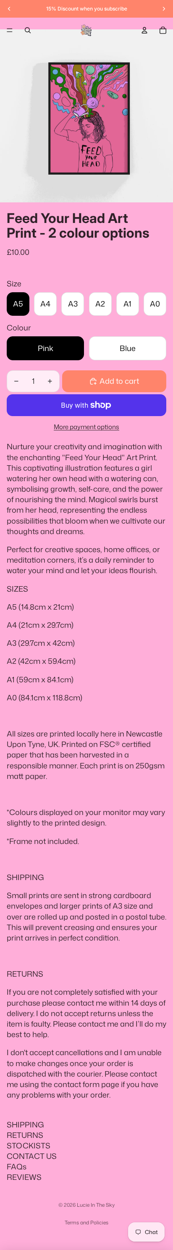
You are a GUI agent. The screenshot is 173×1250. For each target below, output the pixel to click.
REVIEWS (24, 1176)
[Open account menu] (144, 30)
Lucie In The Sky (96, 1204)
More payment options (86, 426)
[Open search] (27, 30)
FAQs (16, 1166)
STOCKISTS (28, 1145)
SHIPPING (25, 1124)
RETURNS (25, 1134)
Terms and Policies (86, 1222)
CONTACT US (32, 1155)
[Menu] (9, 30)
